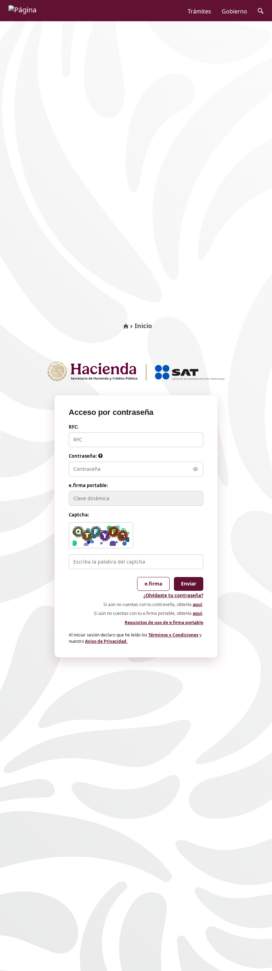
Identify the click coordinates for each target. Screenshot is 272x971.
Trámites (199, 11)
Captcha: (79, 515)
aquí (197, 604)
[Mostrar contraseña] (195, 469)
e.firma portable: (88, 485)
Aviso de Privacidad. (106, 641)
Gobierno (234, 11)
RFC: (74, 427)
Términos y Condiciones (173, 635)
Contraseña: (83, 456)
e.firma (153, 583)
